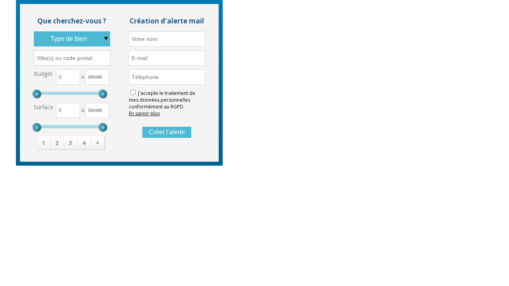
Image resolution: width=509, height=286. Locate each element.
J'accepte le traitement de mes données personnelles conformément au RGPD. (162, 100)
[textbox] (72, 58)
